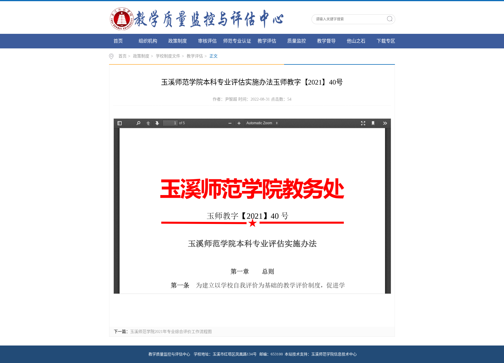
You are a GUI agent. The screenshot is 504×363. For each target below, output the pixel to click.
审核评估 (207, 40)
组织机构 (148, 40)
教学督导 (326, 40)
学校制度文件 (168, 56)
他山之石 (356, 40)
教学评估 (267, 40)
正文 (213, 56)
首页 (118, 40)
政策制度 (177, 40)
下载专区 (386, 40)
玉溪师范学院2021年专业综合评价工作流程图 (171, 331)
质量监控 (296, 40)
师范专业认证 (237, 40)
